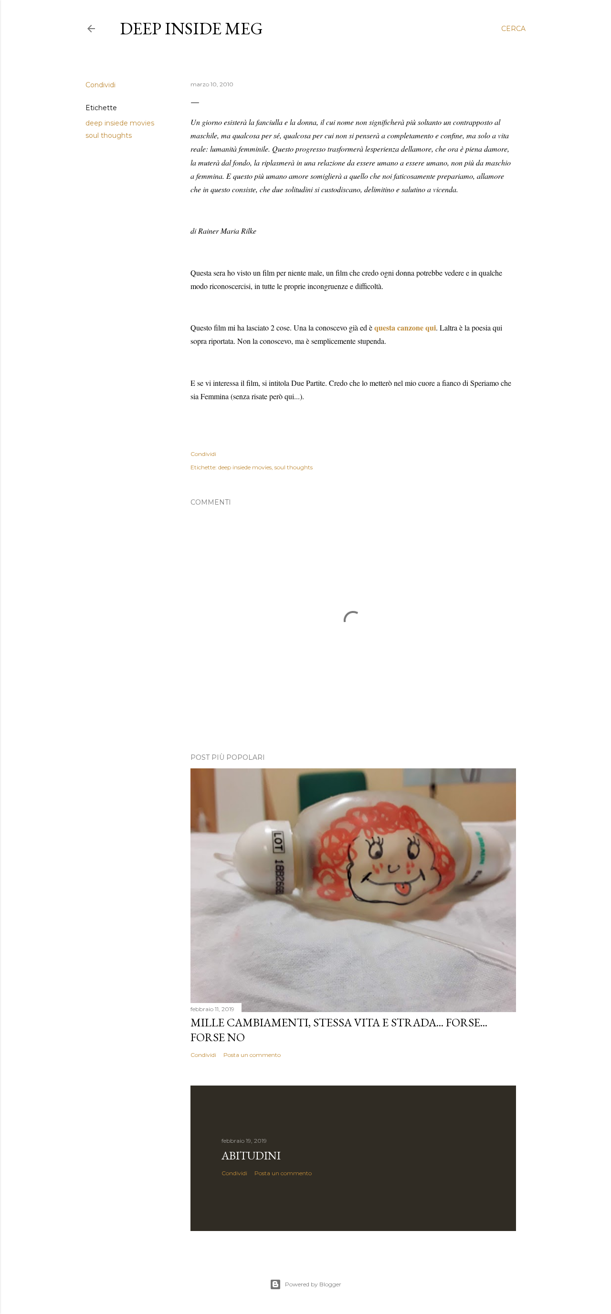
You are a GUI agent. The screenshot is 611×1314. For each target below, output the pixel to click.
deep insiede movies (119, 123)
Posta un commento (252, 1054)
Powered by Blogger (313, 1284)
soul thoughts (108, 135)
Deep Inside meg (191, 28)
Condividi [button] (100, 85)
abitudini (251, 1155)
